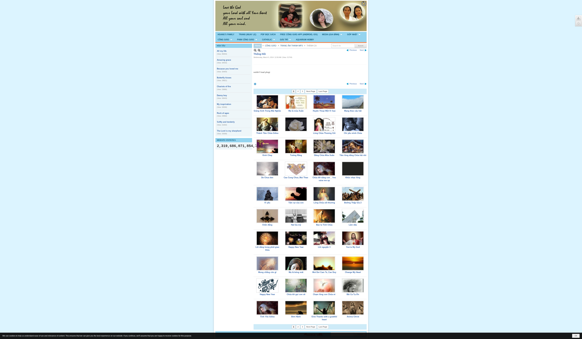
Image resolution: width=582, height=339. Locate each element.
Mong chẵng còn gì (267, 272)
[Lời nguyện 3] (324, 238)
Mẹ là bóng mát (296, 272)
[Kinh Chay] (267, 146)
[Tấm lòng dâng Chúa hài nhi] (352, 146)
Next (362, 50)
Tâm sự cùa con (296, 203)
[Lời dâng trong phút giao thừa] (267, 238)
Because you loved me (227, 69)
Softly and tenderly (226, 122)
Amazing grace (224, 60)
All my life (221, 51)
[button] (332, 34)
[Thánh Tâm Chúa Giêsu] (267, 124)
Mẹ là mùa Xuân (296, 111)
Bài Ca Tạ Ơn (353, 294)
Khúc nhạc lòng (352, 177)
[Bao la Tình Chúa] (324, 216)
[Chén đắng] (267, 216)
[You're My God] (352, 238)
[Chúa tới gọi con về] (296, 285)
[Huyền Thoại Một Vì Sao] (324, 102)
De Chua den (267, 177)
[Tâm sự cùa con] (296, 193)
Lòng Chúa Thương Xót (324, 133)
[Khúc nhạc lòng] (352, 168)
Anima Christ (353, 317)
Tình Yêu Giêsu (267, 317)
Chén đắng (267, 225)
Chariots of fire (224, 86)
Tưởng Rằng (296, 155)
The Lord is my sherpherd (229, 131)
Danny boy (222, 95)
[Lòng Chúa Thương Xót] (324, 124)
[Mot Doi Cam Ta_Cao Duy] (324, 263)
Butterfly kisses (224, 78)
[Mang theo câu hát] (352, 102)
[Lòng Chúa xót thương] (324, 193)
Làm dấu (353, 225)
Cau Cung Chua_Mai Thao (296, 177)
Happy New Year (296, 247)
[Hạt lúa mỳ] (296, 216)
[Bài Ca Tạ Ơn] (352, 285)
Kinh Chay (267, 155)
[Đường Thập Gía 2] (352, 193)
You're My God (353, 247)
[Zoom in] (255, 50)
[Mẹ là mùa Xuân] (296, 102)
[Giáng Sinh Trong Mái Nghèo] (267, 102)
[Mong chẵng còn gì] (267, 263)
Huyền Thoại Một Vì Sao (324, 111)
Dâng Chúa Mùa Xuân (324, 155)
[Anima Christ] (352, 307)
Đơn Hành (296, 317)
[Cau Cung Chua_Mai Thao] (296, 168)
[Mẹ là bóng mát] (296, 263)
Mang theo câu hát (352, 111)
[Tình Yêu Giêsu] (267, 307)
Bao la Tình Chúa (324, 225)
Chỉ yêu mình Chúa (353, 133)
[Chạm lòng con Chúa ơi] (324, 285)
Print (255, 83)
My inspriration (224, 104)
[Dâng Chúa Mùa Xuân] (324, 146)
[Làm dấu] (352, 216)
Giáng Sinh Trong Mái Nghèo (267, 111)
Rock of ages (223, 113)
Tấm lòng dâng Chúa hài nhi (353, 155)
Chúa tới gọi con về (296, 294)
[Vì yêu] (267, 193)
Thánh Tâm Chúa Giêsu (267, 133)
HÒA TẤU (221, 46)
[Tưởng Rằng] (296, 146)
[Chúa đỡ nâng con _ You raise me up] (324, 168)
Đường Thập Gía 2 (352, 203)
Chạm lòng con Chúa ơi (324, 294)
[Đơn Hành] (296, 307)
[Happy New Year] (296, 238)
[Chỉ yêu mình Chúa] (352, 124)
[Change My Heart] (352, 263)
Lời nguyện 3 (324, 247)
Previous (353, 50)
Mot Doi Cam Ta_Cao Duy (324, 272)
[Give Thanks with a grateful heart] (324, 307)
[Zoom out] (259, 50)
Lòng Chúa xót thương (324, 203)
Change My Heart (353, 272)
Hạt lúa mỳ (296, 225)
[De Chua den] (267, 168)
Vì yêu (267, 203)
